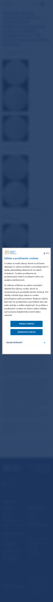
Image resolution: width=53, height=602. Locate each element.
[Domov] (10, 252)
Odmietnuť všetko (26, 332)
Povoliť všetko (26, 323)
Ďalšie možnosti (14, 342)
